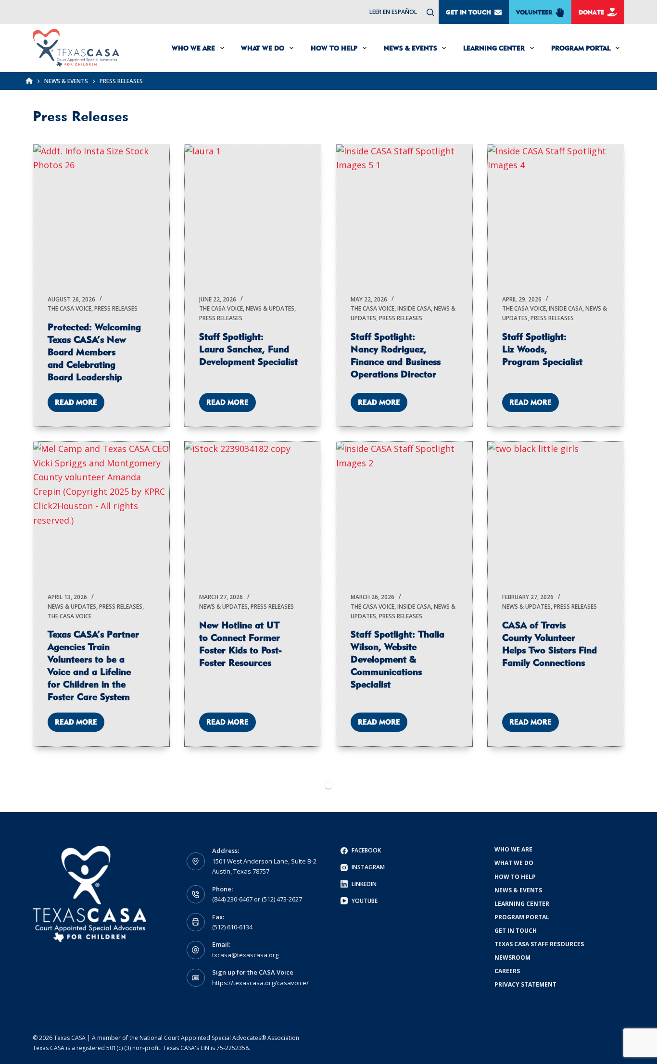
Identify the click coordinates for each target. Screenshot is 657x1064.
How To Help (334, 48)
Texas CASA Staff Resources (539, 944)
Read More (79, 405)
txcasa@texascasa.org (245, 955)
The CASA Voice (69, 308)
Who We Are (193, 48)
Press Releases (116, 308)
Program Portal (580, 48)
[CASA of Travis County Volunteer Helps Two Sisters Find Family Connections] (556, 510)
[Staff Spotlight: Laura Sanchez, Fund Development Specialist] (253, 212)
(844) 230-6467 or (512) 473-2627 (257, 899)
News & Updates (270, 308)
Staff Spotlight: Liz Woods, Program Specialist (542, 349)
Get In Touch (515, 931)
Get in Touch (468, 12)
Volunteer (534, 12)
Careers (507, 971)
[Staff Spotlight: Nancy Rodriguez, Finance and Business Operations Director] (404, 212)
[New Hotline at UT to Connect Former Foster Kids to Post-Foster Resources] (253, 510)
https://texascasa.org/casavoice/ (260, 982)
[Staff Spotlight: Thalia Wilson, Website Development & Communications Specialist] (404, 510)
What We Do (262, 48)
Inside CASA (414, 308)
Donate (591, 12)
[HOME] (29, 81)
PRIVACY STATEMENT (525, 985)
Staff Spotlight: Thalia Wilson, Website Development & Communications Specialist (397, 659)
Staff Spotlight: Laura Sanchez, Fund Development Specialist (248, 349)
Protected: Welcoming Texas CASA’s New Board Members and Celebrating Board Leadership (94, 352)
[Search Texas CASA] (430, 12)
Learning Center (494, 48)
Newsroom (512, 958)
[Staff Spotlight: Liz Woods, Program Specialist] (556, 212)
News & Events (410, 48)
